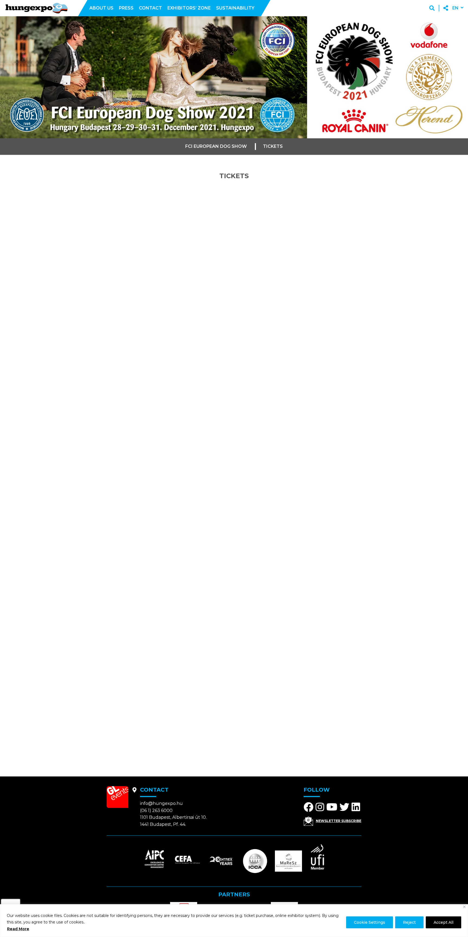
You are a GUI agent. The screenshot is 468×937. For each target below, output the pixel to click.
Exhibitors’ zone (189, 8)
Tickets (273, 146)
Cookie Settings (369, 922)
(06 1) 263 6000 (156, 810)
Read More (18, 928)
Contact (150, 8)
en (455, 8)
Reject (409, 922)
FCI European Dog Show (216, 146)
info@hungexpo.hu (161, 803)
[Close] (464, 907)
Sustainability (235, 8)
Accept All (443, 922)
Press (126, 8)
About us (101, 8)
